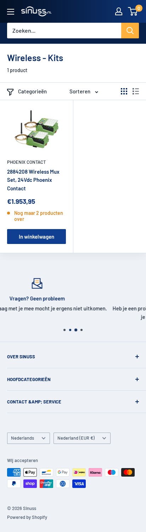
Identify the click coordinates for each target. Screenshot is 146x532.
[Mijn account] (118, 11)
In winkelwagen (36, 236)
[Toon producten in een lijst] (136, 91)
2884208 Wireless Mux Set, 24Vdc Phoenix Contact (33, 179)
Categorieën (32, 91)
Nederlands (22, 438)
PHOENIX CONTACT (26, 162)
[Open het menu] (10, 12)
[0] (133, 11)
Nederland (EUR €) (76, 438)
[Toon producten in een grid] (124, 91)
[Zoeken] (130, 30)
